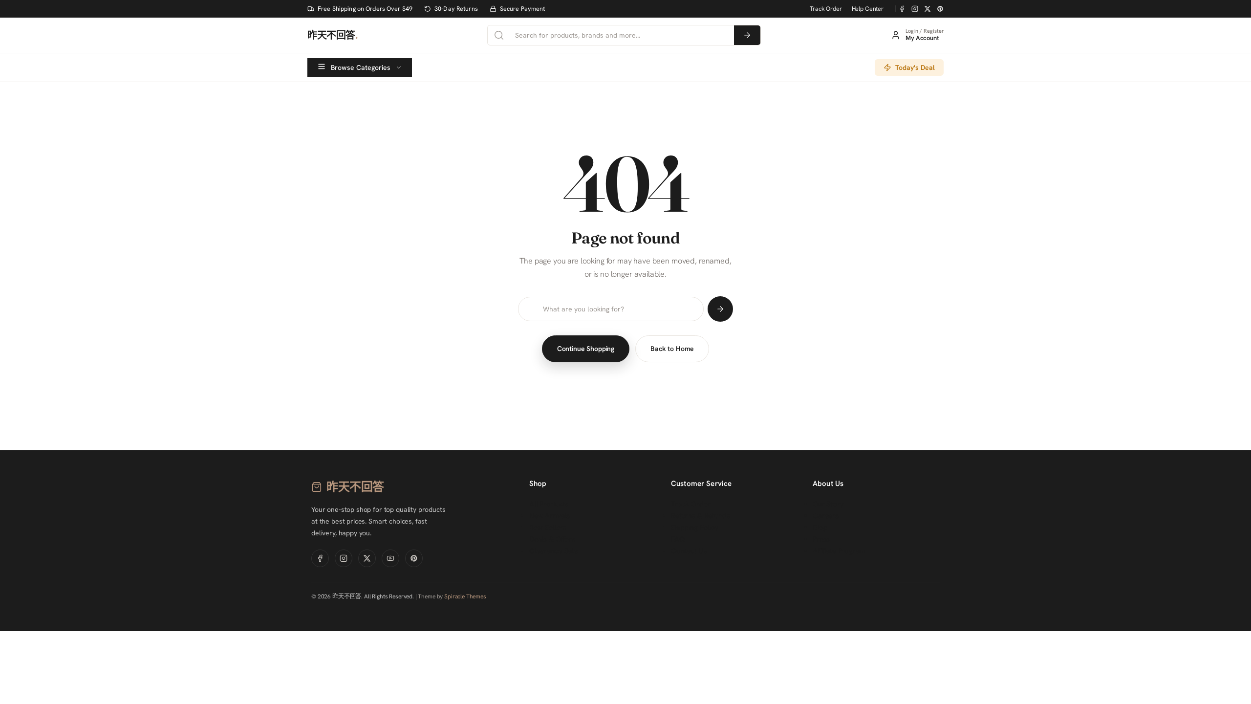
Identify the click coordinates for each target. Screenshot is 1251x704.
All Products (548, 504)
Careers (826, 516)
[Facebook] (902, 8)
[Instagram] (914, 8)
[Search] (747, 35)
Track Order (825, 8)
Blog (820, 527)
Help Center (868, 8)
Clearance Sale (553, 551)
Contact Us (689, 551)
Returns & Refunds (700, 516)
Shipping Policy (695, 527)
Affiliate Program (839, 551)
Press (821, 539)
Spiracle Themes (465, 596)
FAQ (678, 539)
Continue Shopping (585, 348)
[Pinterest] (940, 8)
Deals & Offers (552, 539)
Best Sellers (547, 527)
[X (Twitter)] (927, 8)
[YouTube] (390, 558)
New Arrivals (549, 516)
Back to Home (672, 348)
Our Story (828, 504)
